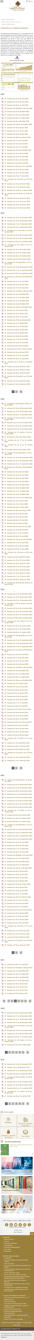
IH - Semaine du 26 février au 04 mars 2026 (18, 179)
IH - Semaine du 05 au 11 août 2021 (16, 964)
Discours (6, 1241)
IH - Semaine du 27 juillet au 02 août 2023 (18, 667)
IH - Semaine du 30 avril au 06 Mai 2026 (18, 150)
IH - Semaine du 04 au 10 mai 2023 (16, 706)
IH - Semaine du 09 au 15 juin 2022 (16, 877)
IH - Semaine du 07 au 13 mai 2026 (16, 147)
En (29, 1)
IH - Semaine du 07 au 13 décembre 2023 (18, 600)
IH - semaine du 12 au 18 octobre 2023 (17, 629)
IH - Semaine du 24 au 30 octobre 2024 (17, 437)
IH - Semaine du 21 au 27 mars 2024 (16, 542)
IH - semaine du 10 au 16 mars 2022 (16, 919)
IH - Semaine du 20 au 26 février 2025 (17, 366)
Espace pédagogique (8, 1209)
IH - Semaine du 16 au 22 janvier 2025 (17, 384)
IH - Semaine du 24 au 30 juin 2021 (16, 983)
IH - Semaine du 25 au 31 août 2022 (16, 842)
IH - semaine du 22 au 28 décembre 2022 (18, 784)
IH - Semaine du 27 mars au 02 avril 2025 (18, 349)
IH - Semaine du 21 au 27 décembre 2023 (18, 594)
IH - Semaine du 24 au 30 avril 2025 (16, 336)
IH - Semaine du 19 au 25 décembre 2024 (18, 408)
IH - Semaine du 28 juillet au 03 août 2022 (18, 855)
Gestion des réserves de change (13, 1319)
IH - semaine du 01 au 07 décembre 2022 (18, 794)
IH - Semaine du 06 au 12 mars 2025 (16, 358)
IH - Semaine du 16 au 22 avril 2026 (16, 156)
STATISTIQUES (9, 19)
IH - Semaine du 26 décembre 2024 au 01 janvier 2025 (18, 404)
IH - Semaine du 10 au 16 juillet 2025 (17, 300)
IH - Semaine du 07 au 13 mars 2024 (16, 549)
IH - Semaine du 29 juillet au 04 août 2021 (18, 967)
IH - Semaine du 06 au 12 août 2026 (16, 105)
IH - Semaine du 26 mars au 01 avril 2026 (18, 166)
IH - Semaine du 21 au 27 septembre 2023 (18, 640)
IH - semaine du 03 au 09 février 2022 (17, 937)
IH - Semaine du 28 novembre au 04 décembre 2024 (18, 418)
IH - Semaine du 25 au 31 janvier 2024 (17, 570)
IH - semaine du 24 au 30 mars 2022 (16, 913)
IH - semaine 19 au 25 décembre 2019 (17, 1067)
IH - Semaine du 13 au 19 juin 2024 (16, 504)
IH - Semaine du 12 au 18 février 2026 (17, 187)
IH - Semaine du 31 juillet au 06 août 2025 (18, 291)
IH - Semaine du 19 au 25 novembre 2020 (18, 1030)
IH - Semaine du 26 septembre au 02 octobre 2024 (18, 453)
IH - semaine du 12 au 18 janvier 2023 (17, 760)
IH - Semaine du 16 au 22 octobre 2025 (17, 252)
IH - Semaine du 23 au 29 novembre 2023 (18, 608)
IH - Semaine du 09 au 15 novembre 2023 (18, 614)
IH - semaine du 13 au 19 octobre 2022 (17, 818)
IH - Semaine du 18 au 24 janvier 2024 (17, 573)
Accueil (3, 19)
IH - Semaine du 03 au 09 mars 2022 (16, 922)
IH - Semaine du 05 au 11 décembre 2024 (18, 414)
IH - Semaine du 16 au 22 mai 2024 (16, 517)
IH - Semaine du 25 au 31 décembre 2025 (18, 217)
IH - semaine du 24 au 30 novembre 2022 (18, 797)
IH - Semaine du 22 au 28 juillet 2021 (17, 971)
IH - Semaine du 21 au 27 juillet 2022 (17, 858)
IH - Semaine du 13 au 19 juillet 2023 (17, 674)
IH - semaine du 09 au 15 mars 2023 (16, 731)
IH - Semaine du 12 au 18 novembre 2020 (18, 1033)
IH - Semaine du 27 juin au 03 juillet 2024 (18, 497)
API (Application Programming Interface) (16, 1287)
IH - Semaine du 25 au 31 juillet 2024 (17, 484)
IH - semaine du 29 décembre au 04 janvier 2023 (18, 780)
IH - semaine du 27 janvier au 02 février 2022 (18, 941)
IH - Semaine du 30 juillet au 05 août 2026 (18, 108)
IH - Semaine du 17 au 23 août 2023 (16, 657)
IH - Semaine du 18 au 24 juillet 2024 (17, 488)
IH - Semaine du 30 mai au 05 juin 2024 (18, 510)
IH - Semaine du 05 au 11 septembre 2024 (18, 464)
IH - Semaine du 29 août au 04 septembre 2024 (18, 467)
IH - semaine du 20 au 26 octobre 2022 (17, 815)
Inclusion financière (10, 1301)
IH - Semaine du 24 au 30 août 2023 (16, 654)
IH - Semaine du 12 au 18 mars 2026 (16, 172)
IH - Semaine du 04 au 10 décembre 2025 (18, 227)
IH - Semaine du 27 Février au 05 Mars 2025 (18, 362)
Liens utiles (17, 1325)
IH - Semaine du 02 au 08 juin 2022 (16, 881)
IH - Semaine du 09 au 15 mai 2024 (16, 520)
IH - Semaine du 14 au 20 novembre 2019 (18, 1085)
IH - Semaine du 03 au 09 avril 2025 (16, 345)
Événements (7, 1251)
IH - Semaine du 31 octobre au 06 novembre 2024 (18, 432)
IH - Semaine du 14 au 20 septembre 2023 (18, 643)
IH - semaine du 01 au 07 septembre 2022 (18, 839)
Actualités (6, 1237)
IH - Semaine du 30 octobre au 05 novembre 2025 (18, 245)
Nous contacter (18, 1232)
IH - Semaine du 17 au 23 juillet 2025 (17, 297)
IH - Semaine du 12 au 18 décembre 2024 (18, 411)
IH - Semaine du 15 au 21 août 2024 (16, 475)
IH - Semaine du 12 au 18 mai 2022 (16, 890)
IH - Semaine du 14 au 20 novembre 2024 (18, 425)
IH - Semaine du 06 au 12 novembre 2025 (18, 241)
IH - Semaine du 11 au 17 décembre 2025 (18, 224)
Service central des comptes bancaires (15, 1274)
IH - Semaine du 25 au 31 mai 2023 (16, 696)
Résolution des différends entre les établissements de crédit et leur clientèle (17, 1277)
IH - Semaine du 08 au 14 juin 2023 (16, 690)
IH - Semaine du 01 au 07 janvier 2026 (17, 208)
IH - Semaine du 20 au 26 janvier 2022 (17, 945)
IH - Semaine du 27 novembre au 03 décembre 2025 (18, 231)
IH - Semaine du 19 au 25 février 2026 (17, 184)
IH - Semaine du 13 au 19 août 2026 (16, 102)
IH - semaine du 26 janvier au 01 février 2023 (18, 753)
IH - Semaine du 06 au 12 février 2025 (17, 373)
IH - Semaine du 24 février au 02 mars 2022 (18, 926)
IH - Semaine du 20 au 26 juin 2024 (16, 500)
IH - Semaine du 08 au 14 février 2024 (17, 563)
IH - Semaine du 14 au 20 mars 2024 (16, 546)
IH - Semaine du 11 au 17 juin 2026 (16, 131)
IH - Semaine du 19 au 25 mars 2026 (16, 169)
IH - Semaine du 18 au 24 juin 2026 (16, 127)
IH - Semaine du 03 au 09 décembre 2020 (18, 1022)
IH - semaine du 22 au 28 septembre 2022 (18, 829)
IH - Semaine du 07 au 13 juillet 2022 (17, 864)
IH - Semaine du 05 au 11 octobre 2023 (17, 632)
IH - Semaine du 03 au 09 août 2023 (16, 664)
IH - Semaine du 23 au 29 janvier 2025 (17, 381)
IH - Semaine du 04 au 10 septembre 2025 (18, 273)
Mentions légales (16, 1322)
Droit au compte (9, 1263)
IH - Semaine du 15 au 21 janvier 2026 (17, 201)
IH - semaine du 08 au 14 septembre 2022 (18, 836)
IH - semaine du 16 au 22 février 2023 (17, 743)
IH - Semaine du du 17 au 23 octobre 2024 (18, 440)
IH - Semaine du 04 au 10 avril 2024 (16, 536)
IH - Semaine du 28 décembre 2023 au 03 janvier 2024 (18, 583)
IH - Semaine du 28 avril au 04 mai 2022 (18, 897)
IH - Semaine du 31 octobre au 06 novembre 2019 (18, 1092)
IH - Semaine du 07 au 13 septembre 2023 (18, 646)
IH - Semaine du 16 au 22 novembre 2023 (18, 611)
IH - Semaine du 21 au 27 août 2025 (16, 281)
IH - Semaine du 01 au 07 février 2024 (17, 566)
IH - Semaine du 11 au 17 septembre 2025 (18, 270)
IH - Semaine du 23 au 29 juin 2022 (16, 871)
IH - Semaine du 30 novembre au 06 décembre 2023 (18, 604)
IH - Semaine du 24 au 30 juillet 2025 (17, 294)
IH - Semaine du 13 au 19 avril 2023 (16, 715)
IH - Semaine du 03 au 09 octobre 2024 (17, 449)
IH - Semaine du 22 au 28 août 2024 (16, 471)
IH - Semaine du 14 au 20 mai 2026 (16, 143)
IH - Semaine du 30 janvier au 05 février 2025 (18, 376)
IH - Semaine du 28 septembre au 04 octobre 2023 (18, 636)
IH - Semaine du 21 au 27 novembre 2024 (18, 422)
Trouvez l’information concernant (14, 1295)
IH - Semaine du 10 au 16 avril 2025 (16, 342)
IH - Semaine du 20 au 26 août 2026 (16, 98)
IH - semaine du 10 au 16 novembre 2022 (18, 804)
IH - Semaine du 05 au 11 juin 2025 (16, 316)
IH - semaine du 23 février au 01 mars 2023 (18, 738)
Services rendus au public (11, 1256)
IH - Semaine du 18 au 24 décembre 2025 (18, 220)
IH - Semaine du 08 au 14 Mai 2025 (16, 329)
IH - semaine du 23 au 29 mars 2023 (16, 725)
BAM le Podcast (9, 1239)
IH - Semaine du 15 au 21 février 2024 (17, 560)
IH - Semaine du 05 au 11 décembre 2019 (18, 1074)
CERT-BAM (7, 1317)
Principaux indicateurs (10, 1243)
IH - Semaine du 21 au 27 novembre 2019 (18, 1081)
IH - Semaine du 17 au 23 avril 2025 (16, 339)
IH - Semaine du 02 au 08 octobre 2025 (17, 259)
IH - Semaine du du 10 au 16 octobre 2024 (18, 445)
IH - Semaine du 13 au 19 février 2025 (17, 369)
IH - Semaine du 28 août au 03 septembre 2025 (18, 277)
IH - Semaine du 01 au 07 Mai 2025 (16, 333)
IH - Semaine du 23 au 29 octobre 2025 (17, 249)
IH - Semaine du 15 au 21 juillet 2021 (17, 974)
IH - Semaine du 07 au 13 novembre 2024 (18, 429)
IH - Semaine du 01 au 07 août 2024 (16, 481)
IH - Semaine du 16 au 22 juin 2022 (16, 874)
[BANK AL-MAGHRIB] (17, 5)
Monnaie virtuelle (9, 1313)
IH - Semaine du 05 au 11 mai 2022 (16, 893)
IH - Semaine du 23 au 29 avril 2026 (16, 153)
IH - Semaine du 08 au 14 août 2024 (16, 478)
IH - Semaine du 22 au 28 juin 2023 (16, 683)
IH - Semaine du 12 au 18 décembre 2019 (18, 1070)
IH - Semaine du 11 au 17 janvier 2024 (17, 576)
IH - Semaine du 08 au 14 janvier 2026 (17, 204)
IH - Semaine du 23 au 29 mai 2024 (16, 513)
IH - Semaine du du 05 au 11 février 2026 (18, 190)
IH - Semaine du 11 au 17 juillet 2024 (17, 491)
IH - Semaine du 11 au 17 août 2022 (16, 848)
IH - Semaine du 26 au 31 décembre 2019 (18, 1064)
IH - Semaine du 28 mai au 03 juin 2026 (18, 137)
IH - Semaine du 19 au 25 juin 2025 (16, 310)
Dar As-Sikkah (6, 1171)
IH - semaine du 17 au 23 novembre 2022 (18, 800)
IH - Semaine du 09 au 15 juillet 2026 (17, 118)
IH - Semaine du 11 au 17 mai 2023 (16, 702)
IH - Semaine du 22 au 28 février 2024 (17, 557)
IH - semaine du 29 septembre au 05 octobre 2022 (18, 825)
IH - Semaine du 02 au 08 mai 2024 (16, 523)
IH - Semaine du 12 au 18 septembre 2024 (18, 460)
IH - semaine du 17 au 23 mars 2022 (16, 916)
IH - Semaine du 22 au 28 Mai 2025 (16, 323)
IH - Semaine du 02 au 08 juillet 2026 (17, 121)
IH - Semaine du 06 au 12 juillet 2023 (17, 677)
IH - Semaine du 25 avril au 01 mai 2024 (18, 526)
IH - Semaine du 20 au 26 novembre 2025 (18, 235)
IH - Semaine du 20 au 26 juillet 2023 (17, 670)
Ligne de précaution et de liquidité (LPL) (16, 1315)
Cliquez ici (4, 1337)
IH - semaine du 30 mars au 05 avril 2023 (18, 722)
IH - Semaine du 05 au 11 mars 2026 (16, 176)
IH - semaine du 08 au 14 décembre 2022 (18, 791)
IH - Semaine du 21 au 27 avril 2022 (16, 900)
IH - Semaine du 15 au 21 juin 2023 (16, 686)
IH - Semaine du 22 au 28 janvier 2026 (17, 198)
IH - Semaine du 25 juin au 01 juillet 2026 (18, 124)
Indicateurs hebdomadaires (12, 1247)
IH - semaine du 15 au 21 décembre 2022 (18, 787)
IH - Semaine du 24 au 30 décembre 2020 (18, 1013)
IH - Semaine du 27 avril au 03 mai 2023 (18, 709)
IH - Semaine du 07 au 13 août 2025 (16, 287)
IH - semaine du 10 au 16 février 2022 (17, 934)
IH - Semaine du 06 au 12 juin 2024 (16, 507)
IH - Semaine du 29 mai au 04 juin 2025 (18, 320)
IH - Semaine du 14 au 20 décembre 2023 (18, 597)
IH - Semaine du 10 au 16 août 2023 (16, 661)
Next (32, 1154)
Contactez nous (27, 1322)
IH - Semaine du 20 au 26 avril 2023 (16, 712)
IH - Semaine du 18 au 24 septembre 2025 (18, 267)
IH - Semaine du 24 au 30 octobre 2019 (17, 1096)
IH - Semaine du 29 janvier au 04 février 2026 (18, 194)
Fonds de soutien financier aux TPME (15, 1303)
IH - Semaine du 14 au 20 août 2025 (16, 284)
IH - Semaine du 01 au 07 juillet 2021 (17, 980)
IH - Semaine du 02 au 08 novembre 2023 (18, 618)
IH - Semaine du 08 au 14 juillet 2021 (17, 977)
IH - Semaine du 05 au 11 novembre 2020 (18, 1037)
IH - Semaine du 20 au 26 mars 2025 (16, 352)
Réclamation (8, 1258)
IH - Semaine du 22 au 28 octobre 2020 (17, 1044)
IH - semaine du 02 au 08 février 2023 (17, 749)
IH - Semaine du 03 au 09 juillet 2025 (17, 304)
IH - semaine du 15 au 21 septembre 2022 (18, 832)
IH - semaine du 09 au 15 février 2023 (17, 746)
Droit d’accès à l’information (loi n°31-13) (16, 1297)
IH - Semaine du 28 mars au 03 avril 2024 (18, 539)
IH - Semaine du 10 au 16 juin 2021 (16, 990)
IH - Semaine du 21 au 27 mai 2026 (16, 140)
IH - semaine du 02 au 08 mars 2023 (16, 735)
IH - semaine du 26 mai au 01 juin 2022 (17, 884)
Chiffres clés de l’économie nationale (10, 22)
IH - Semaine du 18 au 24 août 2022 (16, 845)
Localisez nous (18, 1230)
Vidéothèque (8, 1245)
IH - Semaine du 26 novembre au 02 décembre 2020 (18, 1026)
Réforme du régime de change (13, 1311)
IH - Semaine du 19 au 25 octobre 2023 (17, 625)
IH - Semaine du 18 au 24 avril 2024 (16, 529)
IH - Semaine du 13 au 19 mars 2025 (16, 355)
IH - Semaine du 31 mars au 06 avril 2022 (18, 910)
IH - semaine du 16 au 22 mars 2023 (16, 728)
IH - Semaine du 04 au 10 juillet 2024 (17, 494)
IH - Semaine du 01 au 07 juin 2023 (16, 693)
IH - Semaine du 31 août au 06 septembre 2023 (18, 650)
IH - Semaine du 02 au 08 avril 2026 (16, 163)
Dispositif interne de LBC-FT (12, 1309)
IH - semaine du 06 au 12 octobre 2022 (17, 821)
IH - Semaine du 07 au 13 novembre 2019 (18, 1088)
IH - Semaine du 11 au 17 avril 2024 (16, 533)
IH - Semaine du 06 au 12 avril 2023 (16, 719)
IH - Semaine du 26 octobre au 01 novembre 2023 (18, 621)
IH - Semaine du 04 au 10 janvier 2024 (17, 579)
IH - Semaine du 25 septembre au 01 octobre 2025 (18, 263)
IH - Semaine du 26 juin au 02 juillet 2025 (18, 307)
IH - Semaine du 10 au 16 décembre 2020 (18, 1019)
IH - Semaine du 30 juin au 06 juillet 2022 (18, 868)
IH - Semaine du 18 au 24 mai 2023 (16, 699)
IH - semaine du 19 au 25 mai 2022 (16, 887)
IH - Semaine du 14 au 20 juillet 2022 (17, 861)
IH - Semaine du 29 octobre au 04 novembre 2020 (18, 1040)
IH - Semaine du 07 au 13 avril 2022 (16, 906)
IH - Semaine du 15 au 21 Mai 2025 (16, 326)
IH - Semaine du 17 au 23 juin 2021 (16, 987)
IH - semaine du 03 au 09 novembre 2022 (18, 807)
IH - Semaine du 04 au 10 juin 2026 (16, 134)
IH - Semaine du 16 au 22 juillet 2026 (17, 114)
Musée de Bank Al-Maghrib (10, 1190)
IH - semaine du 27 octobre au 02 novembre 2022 (18, 811)
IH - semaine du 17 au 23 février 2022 (17, 930)
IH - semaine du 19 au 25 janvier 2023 (17, 757)
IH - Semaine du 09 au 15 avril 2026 (16, 160)
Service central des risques (12, 1272)
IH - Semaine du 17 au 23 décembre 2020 (18, 1016)
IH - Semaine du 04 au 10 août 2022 (16, 852)
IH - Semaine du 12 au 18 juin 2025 (16, 313)
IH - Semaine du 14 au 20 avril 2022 (16, 903)
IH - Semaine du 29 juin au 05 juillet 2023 (18, 680)
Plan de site (5, 1322)
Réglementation (9, 1299)
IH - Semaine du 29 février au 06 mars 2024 (18, 553)
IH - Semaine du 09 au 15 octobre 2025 (17, 256)
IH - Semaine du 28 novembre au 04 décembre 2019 (18, 1077)
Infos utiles (7, 1249)
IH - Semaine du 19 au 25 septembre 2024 (18, 457)
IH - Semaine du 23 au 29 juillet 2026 (17, 111)
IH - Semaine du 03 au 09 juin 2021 (16, 993)
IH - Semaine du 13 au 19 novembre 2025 (18, 238)
